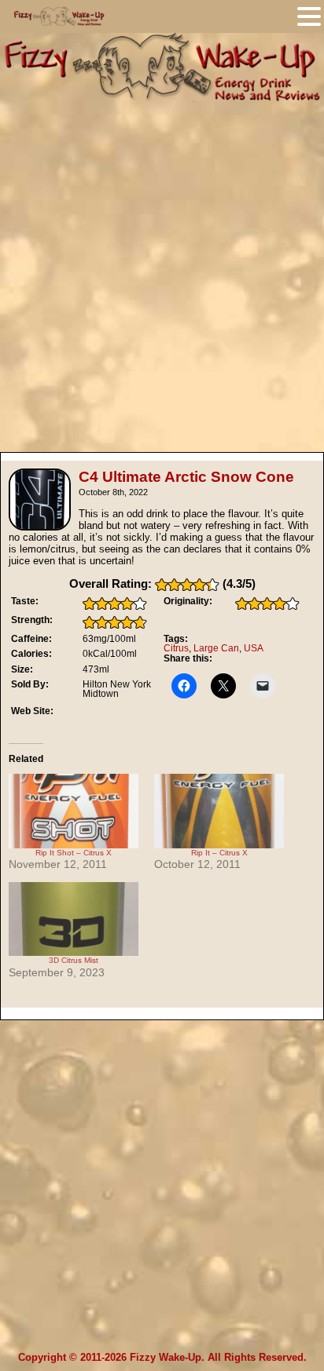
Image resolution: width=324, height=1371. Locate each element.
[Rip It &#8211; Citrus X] (219, 811)
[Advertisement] (162, 270)
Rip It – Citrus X (219, 852)
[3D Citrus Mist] (73, 919)
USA (253, 648)
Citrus (176, 648)
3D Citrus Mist (73, 960)
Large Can (216, 648)
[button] (309, 16)
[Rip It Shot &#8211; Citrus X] (73, 811)
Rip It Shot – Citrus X (73, 852)
